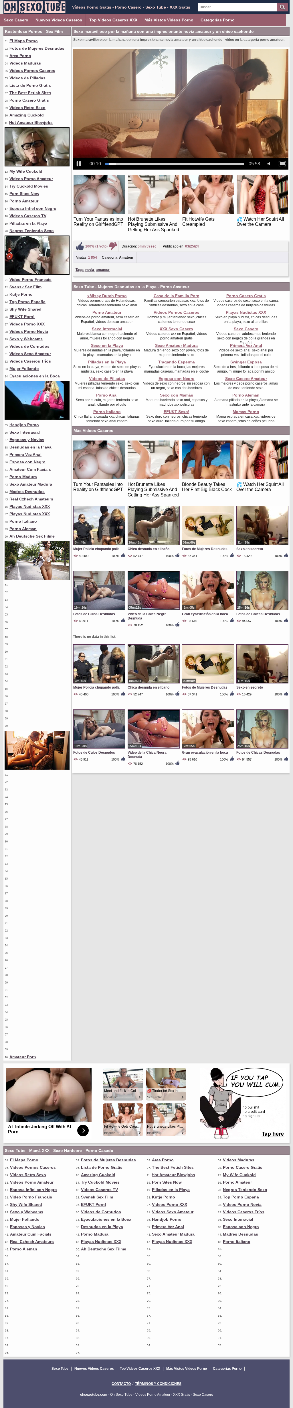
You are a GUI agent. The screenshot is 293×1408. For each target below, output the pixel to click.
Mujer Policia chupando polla (96, 549)
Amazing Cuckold (26, 115)
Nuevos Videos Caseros (58, 20)
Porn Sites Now (24, 193)
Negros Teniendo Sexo (31, 230)
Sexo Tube (60, 1369)
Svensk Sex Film (25, 287)
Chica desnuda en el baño (148, 549)
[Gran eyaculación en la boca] (208, 610)
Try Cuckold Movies (28, 186)
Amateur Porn (22, 1057)
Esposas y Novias (26, 439)
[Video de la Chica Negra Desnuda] (154, 610)
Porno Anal (107, 395)
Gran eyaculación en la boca (205, 614)
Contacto (121, 1384)
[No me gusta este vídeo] (113, 246)
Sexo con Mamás (176, 395)
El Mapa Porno (23, 41)
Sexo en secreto (249, 549)
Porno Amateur (23, 201)
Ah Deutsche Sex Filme (32, 536)
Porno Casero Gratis (29, 100)
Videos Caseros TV (27, 216)
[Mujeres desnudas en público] (37, 578)
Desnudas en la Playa (30, 447)
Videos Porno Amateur (31, 178)
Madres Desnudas (27, 491)
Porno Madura (23, 476)
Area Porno (20, 55)
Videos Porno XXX (27, 324)
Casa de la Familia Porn (176, 295)
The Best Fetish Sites (30, 92)
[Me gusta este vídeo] (79, 246)
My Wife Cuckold (25, 171)
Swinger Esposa (246, 362)
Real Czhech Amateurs (31, 499)
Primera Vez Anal (25, 454)
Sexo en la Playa (107, 345)
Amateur (126, 258)
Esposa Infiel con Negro (32, 208)
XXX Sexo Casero (176, 329)
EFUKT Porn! (22, 316)
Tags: (80, 270)
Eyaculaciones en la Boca (34, 376)
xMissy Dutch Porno (107, 295)
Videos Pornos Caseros (32, 70)
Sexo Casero (16, 20)
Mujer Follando (24, 368)
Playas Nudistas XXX (29, 506)
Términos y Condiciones (158, 1384)
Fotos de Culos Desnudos (94, 614)
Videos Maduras (25, 63)
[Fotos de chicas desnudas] (37, 768)
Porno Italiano (23, 521)
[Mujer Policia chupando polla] (99, 545)
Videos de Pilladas (27, 78)
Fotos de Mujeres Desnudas (36, 48)
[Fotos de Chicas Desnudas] (262, 610)
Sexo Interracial (24, 432)
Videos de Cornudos (29, 346)
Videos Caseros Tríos (30, 361)
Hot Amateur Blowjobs (31, 122)
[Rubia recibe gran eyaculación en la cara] (37, 165)
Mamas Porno (246, 411)
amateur (103, 270)
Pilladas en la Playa (28, 223)
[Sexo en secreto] (262, 545)
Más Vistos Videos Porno (168, 20)
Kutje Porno (21, 294)
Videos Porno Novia (28, 331)
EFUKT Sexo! (176, 411)
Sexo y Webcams (26, 339)
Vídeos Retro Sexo (27, 107)
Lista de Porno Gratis (30, 85)
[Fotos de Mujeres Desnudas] (208, 545)
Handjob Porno (24, 425)
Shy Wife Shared (25, 309)
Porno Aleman (23, 528)
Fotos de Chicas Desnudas (258, 614)
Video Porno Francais (30, 279)
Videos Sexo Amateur (30, 353)
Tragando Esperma (176, 362)
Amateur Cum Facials (30, 469)
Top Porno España (27, 301)
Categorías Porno (218, 20)
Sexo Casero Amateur (246, 378)
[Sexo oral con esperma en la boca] (37, 273)
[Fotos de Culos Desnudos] (99, 610)
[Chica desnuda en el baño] (154, 545)
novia (89, 270)
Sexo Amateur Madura (30, 484)
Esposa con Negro (27, 462)
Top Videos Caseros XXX (113, 20)
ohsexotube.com (93, 1395)
